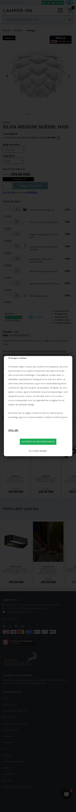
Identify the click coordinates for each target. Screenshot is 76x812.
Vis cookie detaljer (38, 450)
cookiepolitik (20, 400)
